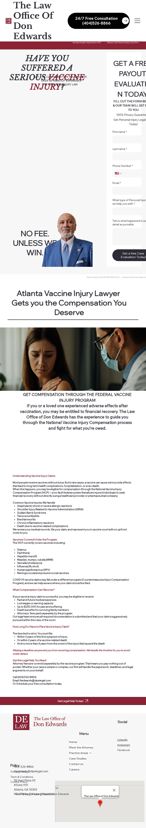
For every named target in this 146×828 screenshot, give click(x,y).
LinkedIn (122, 739)
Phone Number (122, 166)
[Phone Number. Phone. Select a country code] (118, 173)
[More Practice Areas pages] (90, 753)
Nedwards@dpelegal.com (31, 771)
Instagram (123, 745)
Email (116, 183)
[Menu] (137, 21)
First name (119, 131)
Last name (119, 149)
